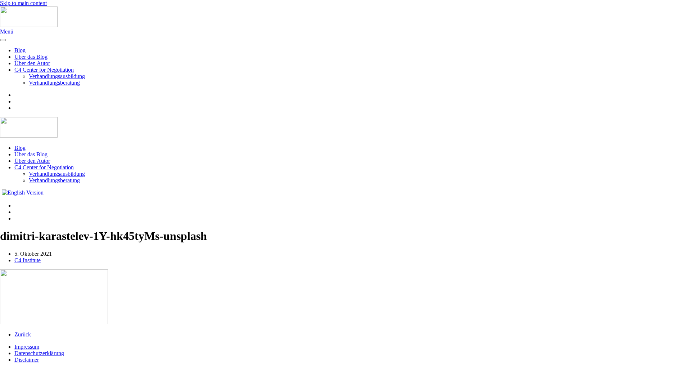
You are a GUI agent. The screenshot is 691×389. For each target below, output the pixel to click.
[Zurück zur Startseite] (29, 25)
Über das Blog (31, 57)
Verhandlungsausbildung (57, 76)
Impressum (26, 347)
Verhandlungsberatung (54, 83)
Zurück (22, 334)
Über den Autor (32, 63)
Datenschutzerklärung (39, 353)
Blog (20, 50)
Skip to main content (23, 3)
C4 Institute (27, 260)
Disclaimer (26, 360)
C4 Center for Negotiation (44, 70)
